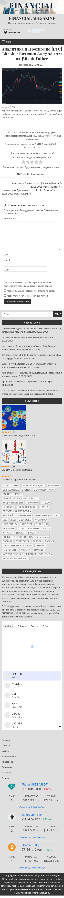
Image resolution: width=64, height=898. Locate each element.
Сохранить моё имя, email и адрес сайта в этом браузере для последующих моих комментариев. (28, 284)
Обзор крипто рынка (39, 537)
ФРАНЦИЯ (39, 550)
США (29, 545)
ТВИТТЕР (40, 545)
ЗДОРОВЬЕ (25, 520)
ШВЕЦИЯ (31, 554)
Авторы (5, 778)
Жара (13, 520)
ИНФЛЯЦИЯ (41, 524)
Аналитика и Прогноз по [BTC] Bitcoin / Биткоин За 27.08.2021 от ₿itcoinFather (32, 54)
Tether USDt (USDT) (35, 784)
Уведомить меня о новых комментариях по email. (31, 291)
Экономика (7, 767)
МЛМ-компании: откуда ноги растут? (20, 435)
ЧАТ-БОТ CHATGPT (13, 554)
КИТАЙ (31, 533)
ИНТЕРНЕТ (26, 524)
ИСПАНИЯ (8, 533)
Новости (6, 745)
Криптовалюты (38, 174)
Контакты (6, 772)
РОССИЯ (49, 541)
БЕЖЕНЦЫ (53, 485)
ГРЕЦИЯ (46, 503)
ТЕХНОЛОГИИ (10, 550)
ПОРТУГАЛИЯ (22, 541)
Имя (7, 255)
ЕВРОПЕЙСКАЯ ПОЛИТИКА (17, 511)
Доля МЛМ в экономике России (17, 470)
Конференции (8, 762)
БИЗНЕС (26, 490)
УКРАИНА (25, 550)
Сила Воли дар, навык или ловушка (19, 479)
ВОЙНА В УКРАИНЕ (12, 494)
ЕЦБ (5, 520)
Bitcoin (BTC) (30, 845)
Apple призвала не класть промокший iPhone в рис (27, 381)
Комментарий (11, 218)
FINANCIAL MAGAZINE (32, 18)
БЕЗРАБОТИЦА (11, 490)
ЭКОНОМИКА (46, 554)
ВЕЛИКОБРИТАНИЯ (44, 490)
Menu (8, 42)
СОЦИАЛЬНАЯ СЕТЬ (13, 545)
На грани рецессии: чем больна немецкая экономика (27, 337)
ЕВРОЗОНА (9, 507)
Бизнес (5, 751)
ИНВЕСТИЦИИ (10, 524)
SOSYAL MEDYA (11, 485)
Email (7, 260)
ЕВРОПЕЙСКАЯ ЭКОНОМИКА (18, 515)
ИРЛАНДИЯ (8, 528)
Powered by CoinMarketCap (32, 807)
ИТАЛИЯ (20, 533)
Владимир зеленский (13, 503)
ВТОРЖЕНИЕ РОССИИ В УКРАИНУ (20, 498)
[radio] (23, 162)
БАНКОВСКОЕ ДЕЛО (33, 485)
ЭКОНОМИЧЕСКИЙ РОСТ (16, 558)
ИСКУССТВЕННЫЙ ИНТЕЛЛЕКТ (34, 528)
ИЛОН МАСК (40, 520)
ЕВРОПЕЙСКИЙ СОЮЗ (48, 515)
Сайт (6, 270)
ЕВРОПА (43, 507)
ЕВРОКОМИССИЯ (27, 507)
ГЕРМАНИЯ (33, 503)
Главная (6, 740)
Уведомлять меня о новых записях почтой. (27, 296)
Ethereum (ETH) (32, 814)
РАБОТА (37, 541)
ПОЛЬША (7, 541)
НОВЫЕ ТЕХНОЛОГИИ (14, 537)
